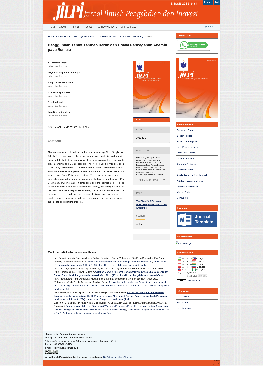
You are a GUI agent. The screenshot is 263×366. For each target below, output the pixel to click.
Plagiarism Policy (185, 169)
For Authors (182, 302)
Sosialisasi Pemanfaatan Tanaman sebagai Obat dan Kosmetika (120, 261)
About (63, 27)
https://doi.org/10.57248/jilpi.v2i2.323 (71, 127)
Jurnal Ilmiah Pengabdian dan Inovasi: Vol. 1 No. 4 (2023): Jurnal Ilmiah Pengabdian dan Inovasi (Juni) (112, 275)
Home (52, 27)
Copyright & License (186, 164)
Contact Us (182, 198)
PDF (139, 119)
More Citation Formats (149, 180)
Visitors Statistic (184, 192)
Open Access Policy (186, 152)
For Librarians (184, 308)
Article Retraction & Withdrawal (192, 175)
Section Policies (184, 136)
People (76, 27)
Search (208, 26)
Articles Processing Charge (190, 181)
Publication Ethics (185, 158)
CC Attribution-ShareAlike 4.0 (117, 357)
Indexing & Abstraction (187, 186)
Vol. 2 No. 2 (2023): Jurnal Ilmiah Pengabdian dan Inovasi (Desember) (105, 36)
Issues (89, 27)
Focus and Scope (185, 130)
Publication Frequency (187, 141)
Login (217, 2)
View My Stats (193, 280)
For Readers (183, 297)
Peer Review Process (187, 147)
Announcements (107, 27)
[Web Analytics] (181, 280)
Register (208, 2)
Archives (61, 36)
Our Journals (128, 27)
